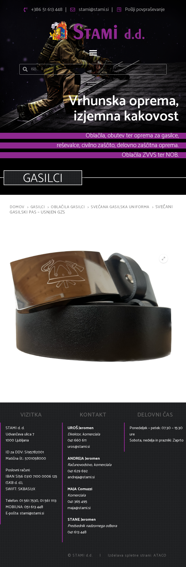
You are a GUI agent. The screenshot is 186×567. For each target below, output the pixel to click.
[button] (93, 53)
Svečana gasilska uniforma (120, 207)
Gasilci (38, 207)
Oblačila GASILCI (68, 207)
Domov (17, 207)
